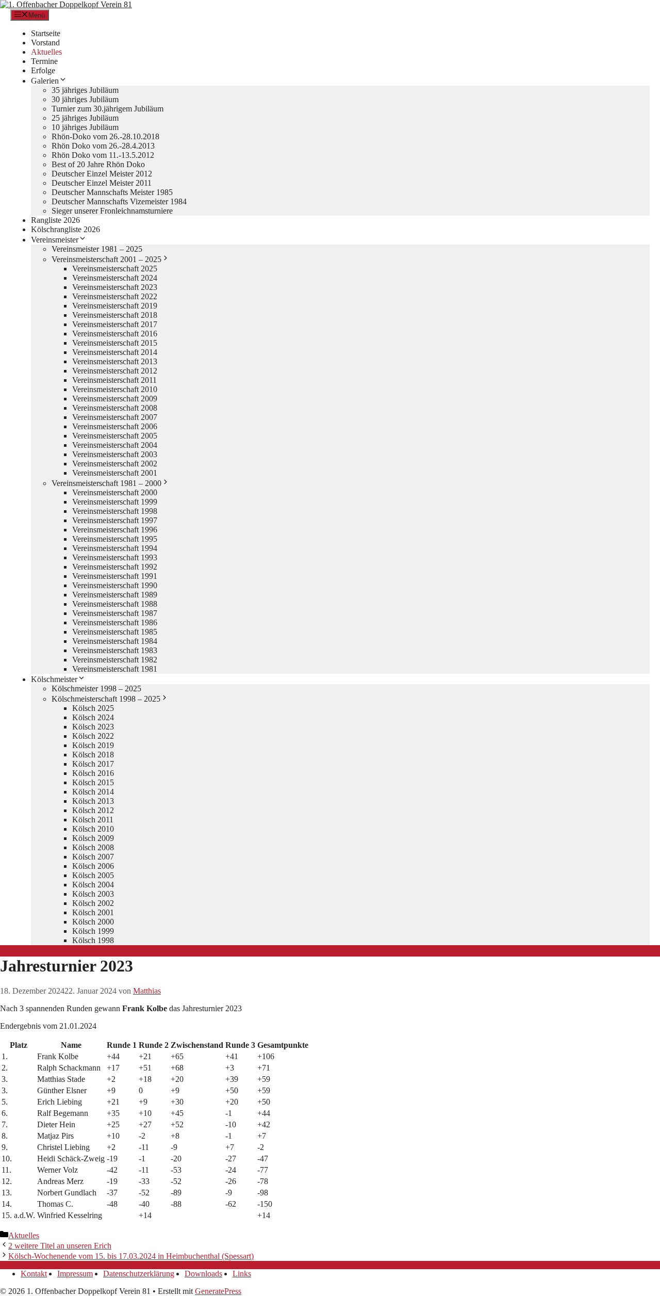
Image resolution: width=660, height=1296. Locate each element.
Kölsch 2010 (93, 828)
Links (242, 1273)
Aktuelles (46, 51)
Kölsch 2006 (93, 866)
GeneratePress (218, 1291)
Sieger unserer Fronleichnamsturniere (112, 210)
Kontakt (34, 1273)
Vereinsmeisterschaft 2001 (114, 472)
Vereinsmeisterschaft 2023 (114, 287)
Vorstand (45, 42)
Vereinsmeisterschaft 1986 (114, 622)
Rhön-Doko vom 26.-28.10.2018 (105, 136)
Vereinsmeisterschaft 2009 (114, 398)
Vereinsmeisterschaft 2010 (114, 389)
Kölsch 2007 (93, 856)
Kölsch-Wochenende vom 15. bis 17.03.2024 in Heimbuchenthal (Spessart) (131, 1256)
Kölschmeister (54, 679)
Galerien (45, 80)
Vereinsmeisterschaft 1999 (114, 501)
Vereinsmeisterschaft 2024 (114, 277)
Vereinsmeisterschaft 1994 (114, 548)
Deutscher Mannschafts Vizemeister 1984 (119, 201)
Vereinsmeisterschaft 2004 (114, 445)
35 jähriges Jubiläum (85, 90)
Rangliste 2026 (55, 220)
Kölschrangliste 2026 (65, 229)
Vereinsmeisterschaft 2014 (114, 352)
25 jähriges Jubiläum (85, 118)
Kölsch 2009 (93, 838)
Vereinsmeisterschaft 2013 (114, 361)
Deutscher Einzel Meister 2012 (102, 173)
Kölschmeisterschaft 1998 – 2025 (106, 698)
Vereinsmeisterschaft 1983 (114, 650)
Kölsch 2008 (93, 847)
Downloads (203, 1273)
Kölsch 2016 (93, 773)
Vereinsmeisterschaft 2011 (114, 380)
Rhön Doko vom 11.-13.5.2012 (103, 155)
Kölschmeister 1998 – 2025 (96, 688)
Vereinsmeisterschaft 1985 (114, 631)
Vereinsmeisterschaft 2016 (114, 333)
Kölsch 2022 (93, 736)
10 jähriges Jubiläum (85, 127)
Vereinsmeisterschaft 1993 (114, 557)
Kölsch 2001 (93, 912)
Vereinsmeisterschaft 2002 (114, 463)
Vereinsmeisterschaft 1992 (114, 566)
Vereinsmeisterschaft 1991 (114, 576)
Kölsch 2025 (93, 708)
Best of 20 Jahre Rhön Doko (98, 164)
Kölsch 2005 (93, 875)
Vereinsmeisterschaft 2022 (114, 296)
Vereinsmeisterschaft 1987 (114, 613)
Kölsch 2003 (93, 893)
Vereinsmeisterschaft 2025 (114, 268)
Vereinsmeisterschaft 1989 (114, 594)
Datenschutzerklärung (138, 1273)
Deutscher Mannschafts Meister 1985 (112, 192)
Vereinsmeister (54, 239)
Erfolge (43, 70)
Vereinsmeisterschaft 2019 (114, 305)
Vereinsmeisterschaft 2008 (114, 407)
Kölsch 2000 (93, 921)
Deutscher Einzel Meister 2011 (102, 183)
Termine (44, 61)
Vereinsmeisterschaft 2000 (114, 492)
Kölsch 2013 (93, 801)
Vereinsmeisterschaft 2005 (114, 435)
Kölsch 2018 (93, 754)
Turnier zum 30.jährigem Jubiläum (107, 108)
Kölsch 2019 (93, 745)
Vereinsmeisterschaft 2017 (114, 324)
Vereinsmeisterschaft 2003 (114, 454)
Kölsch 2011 (92, 819)
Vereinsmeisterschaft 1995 (114, 538)
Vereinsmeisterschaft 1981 (114, 669)
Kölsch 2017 (93, 763)
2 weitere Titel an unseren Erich (59, 1245)
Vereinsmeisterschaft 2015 (114, 342)
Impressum (75, 1273)
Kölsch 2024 (93, 717)
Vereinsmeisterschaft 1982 (114, 659)
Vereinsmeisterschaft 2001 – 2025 (106, 259)
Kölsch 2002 (93, 903)
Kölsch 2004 (93, 884)
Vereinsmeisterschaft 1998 (114, 511)
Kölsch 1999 (93, 931)
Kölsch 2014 (93, 791)
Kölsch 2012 (93, 810)
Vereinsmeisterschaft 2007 (114, 417)
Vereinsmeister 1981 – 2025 (97, 249)
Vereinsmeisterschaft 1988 (114, 604)
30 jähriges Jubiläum (85, 99)
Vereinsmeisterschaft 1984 (114, 641)
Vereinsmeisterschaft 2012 (114, 370)
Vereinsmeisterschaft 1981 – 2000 (106, 483)
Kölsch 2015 (93, 782)
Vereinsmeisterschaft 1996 (114, 529)
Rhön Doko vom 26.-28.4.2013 (103, 145)
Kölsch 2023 (93, 726)
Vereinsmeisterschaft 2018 (114, 315)
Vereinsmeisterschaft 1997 (114, 520)
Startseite (45, 33)
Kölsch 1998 (93, 940)
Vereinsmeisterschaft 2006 (114, 426)
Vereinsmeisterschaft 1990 (114, 585)
